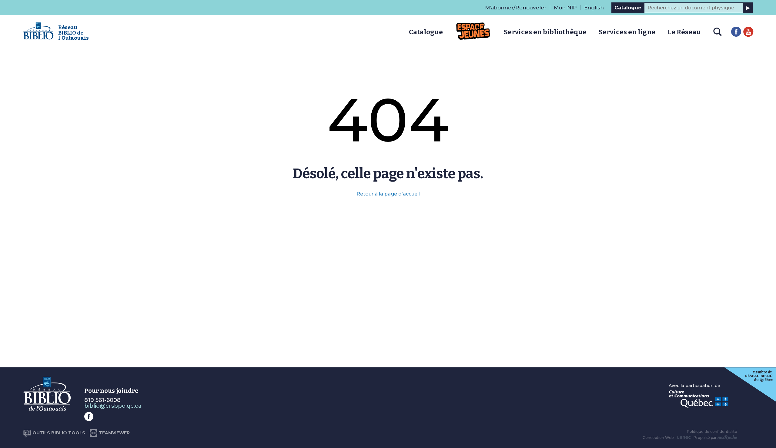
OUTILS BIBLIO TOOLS (58, 433)
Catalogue (627, 8)
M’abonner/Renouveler (516, 8)
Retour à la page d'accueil (388, 194)
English (594, 8)
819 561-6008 (102, 400)
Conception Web (658, 437)
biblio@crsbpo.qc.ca (113, 406)
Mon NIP (565, 8)
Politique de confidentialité (712, 431)
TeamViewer (114, 433)
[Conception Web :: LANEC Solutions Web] (684, 437)
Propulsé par (705, 437)
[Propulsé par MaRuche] (727, 437)
